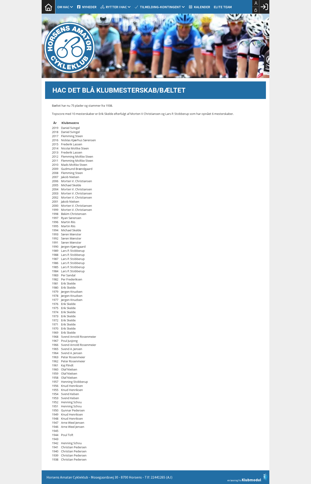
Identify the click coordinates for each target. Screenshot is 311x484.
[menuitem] (48, 7)
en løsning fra (244, 479)
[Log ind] (264, 7)
